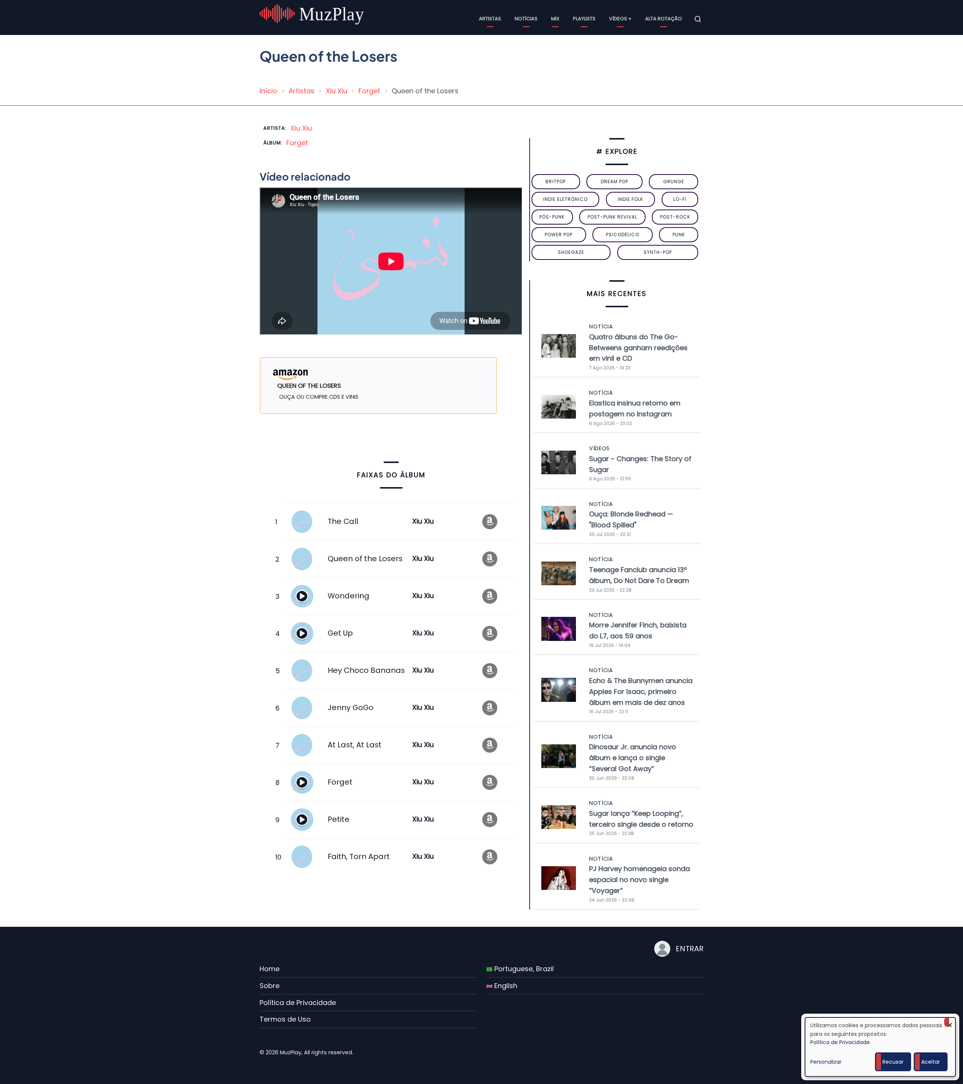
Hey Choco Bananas (366, 670)
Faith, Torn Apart (359, 856)
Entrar (689, 948)
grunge (673, 181)
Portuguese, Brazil (523, 968)
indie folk (630, 199)
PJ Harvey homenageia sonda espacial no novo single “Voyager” (639, 879)
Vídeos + (620, 18)
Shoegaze (571, 252)
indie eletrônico (565, 199)
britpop (555, 181)
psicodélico (622, 234)
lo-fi (680, 199)
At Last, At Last (354, 744)
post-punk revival (612, 217)
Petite (338, 819)
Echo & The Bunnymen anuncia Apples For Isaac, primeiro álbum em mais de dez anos (641, 691)
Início (268, 91)
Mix (555, 18)
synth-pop (658, 252)
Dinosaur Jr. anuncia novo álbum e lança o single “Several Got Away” (632, 757)
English (504, 985)
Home (269, 968)
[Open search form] (697, 19)
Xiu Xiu (336, 91)
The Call (343, 521)
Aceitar (930, 1062)
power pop (559, 234)
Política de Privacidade (298, 1002)
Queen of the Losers (365, 558)
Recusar (893, 1062)
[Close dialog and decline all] (949, 1022)
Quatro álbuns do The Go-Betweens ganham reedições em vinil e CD (638, 347)
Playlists (584, 18)
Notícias (526, 18)
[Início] (313, 18)
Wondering (348, 596)
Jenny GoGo (351, 707)
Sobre (269, 985)
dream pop (614, 181)
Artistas (490, 18)
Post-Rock (675, 217)
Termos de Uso (285, 1019)
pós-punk (552, 217)
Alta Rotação (663, 18)
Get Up (340, 633)
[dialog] (880, 1046)
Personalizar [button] (825, 1062)
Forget (369, 91)
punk (679, 234)
